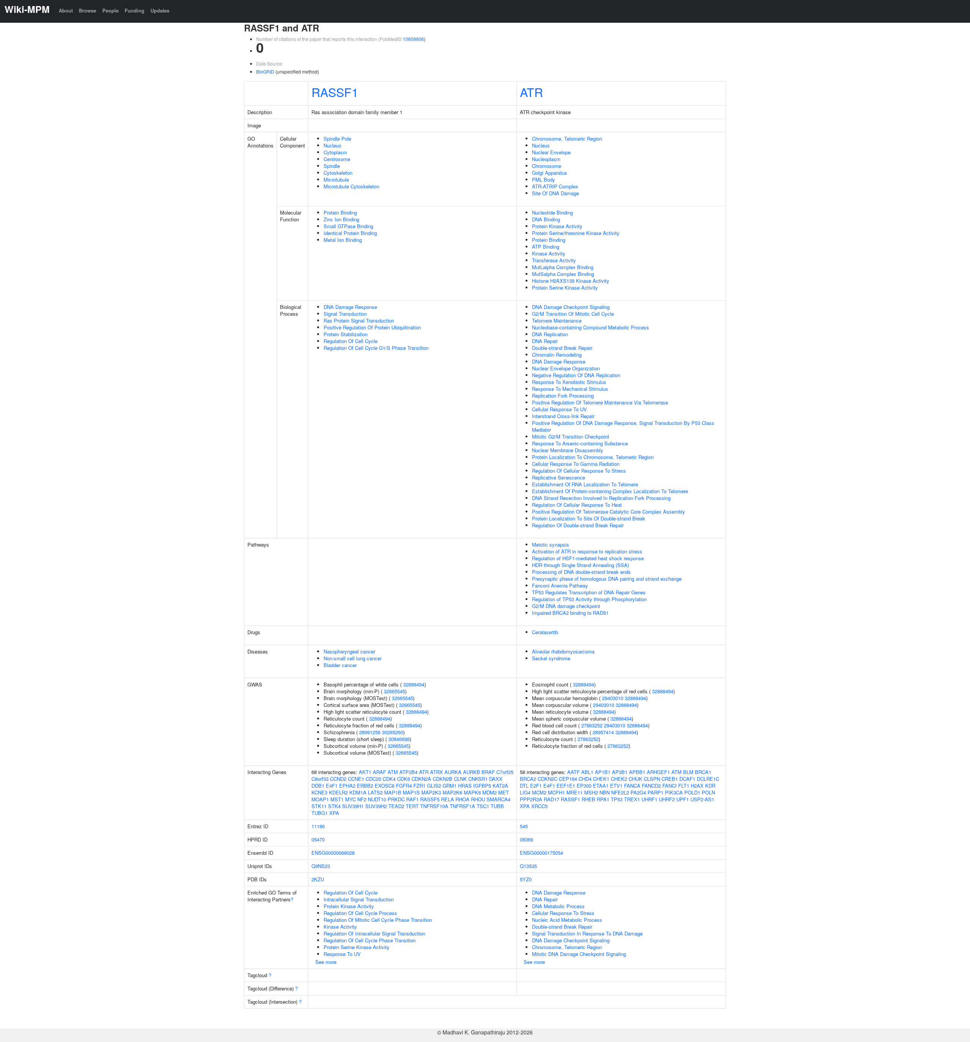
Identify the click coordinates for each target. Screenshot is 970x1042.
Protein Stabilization (346, 334)
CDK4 (389, 778)
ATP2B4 (408, 772)
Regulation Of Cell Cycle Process (360, 913)
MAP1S (411, 792)
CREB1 (670, 778)
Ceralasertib (545, 632)
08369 (526, 839)
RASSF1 (334, 91)
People (110, 10)
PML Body (543, 179)
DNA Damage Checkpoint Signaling (571, 306)
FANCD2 (651, 785)
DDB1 (317, 785)
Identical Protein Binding (350, 233)
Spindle (332, 165)
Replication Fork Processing (563, 395)
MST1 (337, 799)
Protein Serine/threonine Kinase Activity (576, 233)
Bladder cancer (340, 665)
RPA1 (603, 799)
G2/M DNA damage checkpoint (566, 606)
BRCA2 (528, 778)
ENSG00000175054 (541, 852)
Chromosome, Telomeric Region (567, 138)
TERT (412, 806)
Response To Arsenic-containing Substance (580, 443)
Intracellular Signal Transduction (359, 899)
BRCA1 (703, 772)
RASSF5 (430, 799)
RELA (447, 799)
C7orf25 (504, 772)
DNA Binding (546, 219)
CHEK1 (601, 778)
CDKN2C (547, 778)
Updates (159, 10)
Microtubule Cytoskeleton (351, 186)
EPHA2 (347, 785)
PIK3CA (674, 792)
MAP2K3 (431, 792)
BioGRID (265, 71)
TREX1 (632, 799)
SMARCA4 (498, 799)
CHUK (635, 778)
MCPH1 (556, 792)
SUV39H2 (376, 806)
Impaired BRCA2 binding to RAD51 (570, 612)
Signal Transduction (345, 313)
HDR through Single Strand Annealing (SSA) (580, 565)
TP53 (617, 799)
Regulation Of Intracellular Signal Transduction (374, 933)
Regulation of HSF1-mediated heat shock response (588, 558)
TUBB (497, 806)
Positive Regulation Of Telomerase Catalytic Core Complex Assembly (608, 511)
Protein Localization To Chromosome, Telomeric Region (593, 457)
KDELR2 (338, 792)
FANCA (632, 785)
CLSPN (652, 778)
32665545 (394, 691)
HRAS (465, 785)
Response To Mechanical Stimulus (570, 388)
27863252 (591, 725)
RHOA (462, 799)
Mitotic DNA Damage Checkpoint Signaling (579, 953)
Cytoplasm (335, 152)
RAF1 (412, 799)
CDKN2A (421, 778)
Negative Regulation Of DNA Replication (576, 375)
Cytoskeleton (338, 172)
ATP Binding (545, 246)
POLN (708, 792)
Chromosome (546, 165)
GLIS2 (434, 785)
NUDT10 (377, 799)
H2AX (697, 785)
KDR (710, 785)
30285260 (392, 732)
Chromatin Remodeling (557, 354)
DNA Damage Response (350, 306)
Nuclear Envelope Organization (566, 368)
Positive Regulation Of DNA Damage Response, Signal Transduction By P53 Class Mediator (623, 426)
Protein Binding (340, 212)
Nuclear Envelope (551, 152)
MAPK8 (472, 792)
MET (503, 792)
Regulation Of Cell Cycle (350, 341)
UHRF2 (667, 799)
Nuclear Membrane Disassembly (567, 450)
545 (524, 826)
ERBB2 (365, 785)
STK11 (319, 806)
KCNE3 (319, 792)
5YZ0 (526, 879)
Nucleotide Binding (552, 212)
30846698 (399, 739)
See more (325, 961)
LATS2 (375, 792)
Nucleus (332, 145)
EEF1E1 (566, 785)
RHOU (478, 799)
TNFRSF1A (462, 806)
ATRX (436, 772)
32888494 (413, 684)
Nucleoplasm (546, 159)
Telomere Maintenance (557, 320)
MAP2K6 (452, 792)
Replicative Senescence (558, 477)
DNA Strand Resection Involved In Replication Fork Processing (601, 497)
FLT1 (683, 785)
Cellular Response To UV (559, 409)
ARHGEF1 (658, 772)
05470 (318, 839)
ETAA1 (601, 785)
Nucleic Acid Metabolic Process (567, 919)
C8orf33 (320, 778)
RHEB (588, 799)
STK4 (334, 806)
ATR (531, 91)
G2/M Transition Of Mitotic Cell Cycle (573, 313)
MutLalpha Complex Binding (562, 267)
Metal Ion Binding (343, 239)
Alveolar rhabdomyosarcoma (563, 651)
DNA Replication (550, 334)
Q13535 (528, 866)
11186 (318, 826)
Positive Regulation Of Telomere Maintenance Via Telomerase (600, 402)
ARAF (379, 772)
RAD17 (551, 799)
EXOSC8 (384, 785)
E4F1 (332, 785)
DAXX (495, 778)
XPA (334, 812)
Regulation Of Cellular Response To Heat (577, 504)
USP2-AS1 (702, 799)
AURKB (471, 772)
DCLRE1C (708, 778)
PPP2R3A (531, 799)
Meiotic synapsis (550, 544)
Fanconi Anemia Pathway (560, 585)
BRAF (488, 772)
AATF (573, 772)
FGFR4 (404, 785)
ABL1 (587, 772)
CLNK (460, 778)
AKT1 (365, 772)
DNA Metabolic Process (558, 906)
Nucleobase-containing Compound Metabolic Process (590, 327)
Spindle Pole (337, 138)
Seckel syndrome (551, 658)
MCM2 (539, 792)
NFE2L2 (620, 792)
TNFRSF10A (434, 806)
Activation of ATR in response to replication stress (587, 551)
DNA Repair (545, 341)
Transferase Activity (554, 260)
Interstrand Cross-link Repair (563, 416)
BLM (688, 772)
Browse (87, 10)
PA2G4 (638, 792)
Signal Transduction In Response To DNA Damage (587, 933)
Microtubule (336, 179)
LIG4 (525, 792)
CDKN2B (442, 778)
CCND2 (338, 778)
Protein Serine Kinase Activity (565, 287)
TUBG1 (319, 812)
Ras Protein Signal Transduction (359, 320)
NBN (604, 792)
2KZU (317, 879)
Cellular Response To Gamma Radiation (576, 463)
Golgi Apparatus (549, 172)
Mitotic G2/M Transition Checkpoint (570, 436)
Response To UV (342, 953)
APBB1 (637, 772)
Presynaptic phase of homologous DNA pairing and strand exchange (607, 578)
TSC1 (483, 806)
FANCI (669, 785)
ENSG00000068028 (333, 852)
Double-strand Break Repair (562, 347)
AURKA (453, 772)
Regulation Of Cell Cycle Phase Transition (370, 940)
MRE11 (574, 792)
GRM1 (450, 785)
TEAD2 (396, 806)
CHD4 (585, 778)
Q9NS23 (320, 866)
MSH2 (591, 792)
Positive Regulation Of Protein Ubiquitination (372, 327)
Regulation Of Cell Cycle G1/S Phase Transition (376, 347)
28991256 (369, 732)
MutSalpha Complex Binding (563, 273)
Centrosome (337, 159)
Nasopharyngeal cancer (349, 651)
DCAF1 (687, 778)
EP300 (584, 785)
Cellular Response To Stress (563, 913)
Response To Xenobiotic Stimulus (569, 381)
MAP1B (392, 792)
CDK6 (403, 778)
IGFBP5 (482, 785)
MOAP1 (320, 799)
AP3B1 (619, 772)
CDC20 (373, 778)
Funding (134, 10)
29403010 (612, 698)
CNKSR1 (478, 778)
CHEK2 (619, 778)
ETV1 (616, 785)
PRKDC (396, 799)
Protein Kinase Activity (557, 226)
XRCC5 (539, 806)
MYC (350, 799)
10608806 (413, 39)
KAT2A (500, 785)
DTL (524, 785)
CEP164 (568, 778)
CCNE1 (356, 778)
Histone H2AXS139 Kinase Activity (570, 280)
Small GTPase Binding (348, 226)
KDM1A (357, 792)
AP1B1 (602, 772)
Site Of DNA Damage (555, 193)
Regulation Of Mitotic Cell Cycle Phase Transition (378, 919)
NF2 (361, 799)
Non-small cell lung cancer (353, 658)
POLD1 (692, 792)
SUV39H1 (353, 806)
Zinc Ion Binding (341, 219)
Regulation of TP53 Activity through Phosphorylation (589, 599)
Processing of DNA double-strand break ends (581, 571)
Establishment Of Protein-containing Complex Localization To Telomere (610, 491)
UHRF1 (649, 799)
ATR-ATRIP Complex (555, 186)
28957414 (603, 732)
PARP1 (655, 792)
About (66, 10)
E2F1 (536, 785)
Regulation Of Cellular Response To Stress (579, 470)
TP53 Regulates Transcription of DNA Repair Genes (589, 592)
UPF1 (682, 799)
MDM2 (489, 792)
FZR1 (419, 785)
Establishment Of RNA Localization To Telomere (585, 484)
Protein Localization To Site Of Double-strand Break (588, 518)
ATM (393, 772)
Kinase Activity (548, 253)
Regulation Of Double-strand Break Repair (578, 525)
